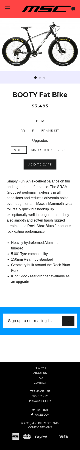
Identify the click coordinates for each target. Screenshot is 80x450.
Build (40, 121)
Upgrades (40, 140)
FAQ (40, 377)
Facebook (41, 414)
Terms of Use (40, 391)
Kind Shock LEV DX (48, 150)
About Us (40, 373)
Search (40, 368)
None (19, 150)
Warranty (40, 396)
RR (23, 130)
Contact (40, 382)
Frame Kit (50, 130)
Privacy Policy (40, 401)
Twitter (42, 409)
